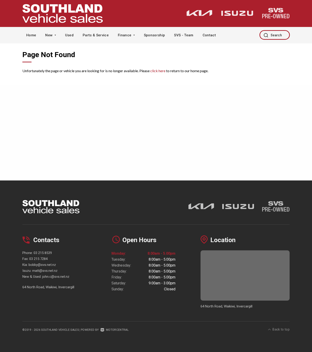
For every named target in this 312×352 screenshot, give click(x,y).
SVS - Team (183, 35)
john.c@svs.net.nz (55, 277)
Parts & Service (96, 35)
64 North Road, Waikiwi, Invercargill (48, 287)
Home (31, 35)
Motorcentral (117, 329)
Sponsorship (154, 35)
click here (157, 71)
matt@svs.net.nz (45, 271)
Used (69, 35)
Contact (209, 35)
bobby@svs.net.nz (42, 265)
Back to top (281, 329)
